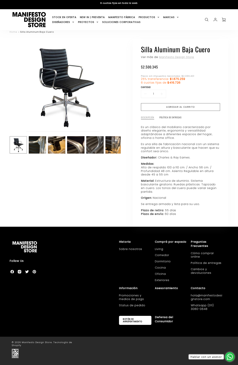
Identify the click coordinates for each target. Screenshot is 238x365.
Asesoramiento (166, 288)
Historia (125, 242)
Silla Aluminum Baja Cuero (37, 31)
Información (128, 288)
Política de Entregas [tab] (170, 117)
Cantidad (146, 87)
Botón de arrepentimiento (132, 320)
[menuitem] (64, 17)
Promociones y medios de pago (131, 297)
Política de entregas (206, 263)
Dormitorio (163, 261)
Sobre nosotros (130, 249)
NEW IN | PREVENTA (92, 17)
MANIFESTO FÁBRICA (121, 17)
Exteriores (162, 280)
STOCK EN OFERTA (64, 17)
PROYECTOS (86, 22)
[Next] (123, 86)
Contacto (198, 288)
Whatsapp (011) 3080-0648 (202, 307)
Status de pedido (132, 305)
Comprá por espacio (170, 242)
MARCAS (169, 17)
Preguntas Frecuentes (199, 244)
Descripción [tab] (147, 117)
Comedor (162, 255)
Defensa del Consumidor (164, 319)
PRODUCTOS (147, 17)
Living (159, 249)
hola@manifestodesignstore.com (206, 297)
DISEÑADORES (61, 22)
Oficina (160, 274)
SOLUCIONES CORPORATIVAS (121, 22)
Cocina (160, 268)
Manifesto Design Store (176, 57)
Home (13, 31)
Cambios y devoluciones (201, 271)
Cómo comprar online (202, 255)
